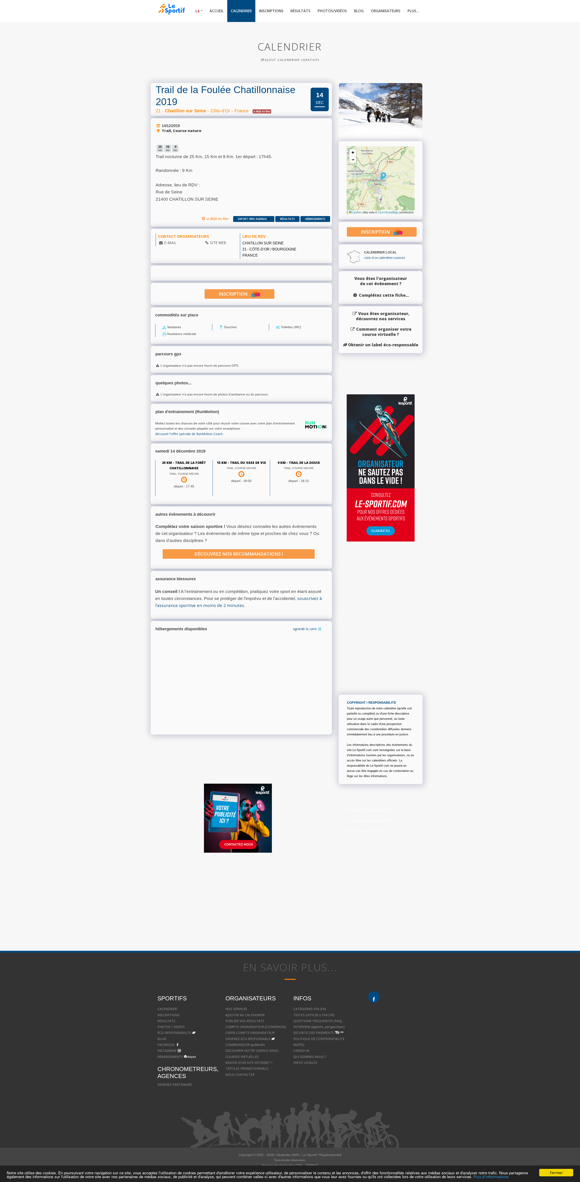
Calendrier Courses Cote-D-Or (369, 810)
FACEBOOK (165, 1044)
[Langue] (199, 11)
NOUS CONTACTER (239, 1074)
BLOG (161, 1039)
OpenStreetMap (388, 212)
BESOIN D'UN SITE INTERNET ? (248, 1062)
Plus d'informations (491, 1176)
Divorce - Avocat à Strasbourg (390, 1021)
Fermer (556, 1172)
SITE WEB (218, 242)
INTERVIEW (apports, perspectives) (319, 1027)
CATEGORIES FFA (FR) (309, 1009)
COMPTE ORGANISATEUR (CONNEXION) (255, 1027)
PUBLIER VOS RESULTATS (244, 1021)
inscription (235, 294)
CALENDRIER (167, 1009)
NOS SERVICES (236, 1009)
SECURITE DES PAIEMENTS (313, 1032)
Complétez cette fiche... (384, 295)
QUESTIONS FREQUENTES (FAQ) (317, 1021)
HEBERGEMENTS (170, 1056)
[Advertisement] (238, 900)
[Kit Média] (238, 818)
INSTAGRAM (166, 1050)
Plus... (413, 10)
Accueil (217, 10)
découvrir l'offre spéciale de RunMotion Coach (189, 434)
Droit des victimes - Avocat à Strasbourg (398, 1039)
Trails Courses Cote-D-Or (365, 831)
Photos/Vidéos (332, 10)
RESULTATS (166, 1021)
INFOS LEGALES (305, 1062)
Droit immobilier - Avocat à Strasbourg (396, 1044)
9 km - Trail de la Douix (299, 462)
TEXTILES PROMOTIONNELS (246, 1068)
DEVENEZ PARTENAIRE (174, 1084)
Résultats (300, 10)
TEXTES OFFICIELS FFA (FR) (313, 1015)
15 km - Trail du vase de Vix (241, 462)
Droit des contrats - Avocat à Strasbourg (398, 1056)
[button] (383, 176)
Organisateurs (385, 10)
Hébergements (315, 219)
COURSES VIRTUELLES (242, 1056)
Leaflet (356, 212)
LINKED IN (301, 1050)
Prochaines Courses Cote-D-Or (369, 820)
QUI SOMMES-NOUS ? (309, 1056)
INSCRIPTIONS (168, 1015)
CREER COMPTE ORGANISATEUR (250, 1032)
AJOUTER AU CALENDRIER (245, 1015)
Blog (359, 10)
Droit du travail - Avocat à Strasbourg (395, 1050)
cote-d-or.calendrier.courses (384, 257)
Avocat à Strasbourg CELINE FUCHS (319, 1074)
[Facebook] (373, 997)
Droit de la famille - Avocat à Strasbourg (397, 1027)
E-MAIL (170, 242)
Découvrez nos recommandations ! (238, 554)
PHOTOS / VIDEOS (171, 1027)
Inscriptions (271, 10)
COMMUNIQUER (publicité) (245, 1044)
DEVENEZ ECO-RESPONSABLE (248, 1039)
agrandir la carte (305, 629)
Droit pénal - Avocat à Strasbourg (392, 1033)
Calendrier (241, 10)
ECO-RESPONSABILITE (174, 1032)
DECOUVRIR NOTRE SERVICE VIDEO (252, 1050)
